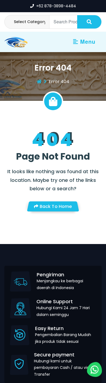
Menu (86, 41)
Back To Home (55, 206)
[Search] (89, 22)
